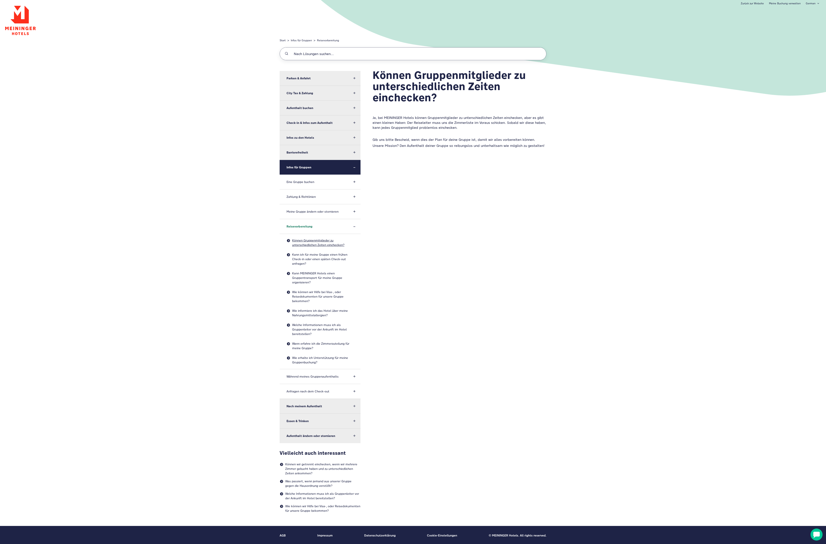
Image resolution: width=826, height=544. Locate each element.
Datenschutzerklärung (380, 535)
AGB (283, 535)
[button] (320, 78)
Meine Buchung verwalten (785, 3)
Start (283, 40)
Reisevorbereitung (328, 40)
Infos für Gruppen (301, 40)
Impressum (325, 535)
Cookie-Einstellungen (442, 535)
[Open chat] (817, 535)
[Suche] (286, 54)
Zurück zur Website (752, 3)
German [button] (810, 3)
